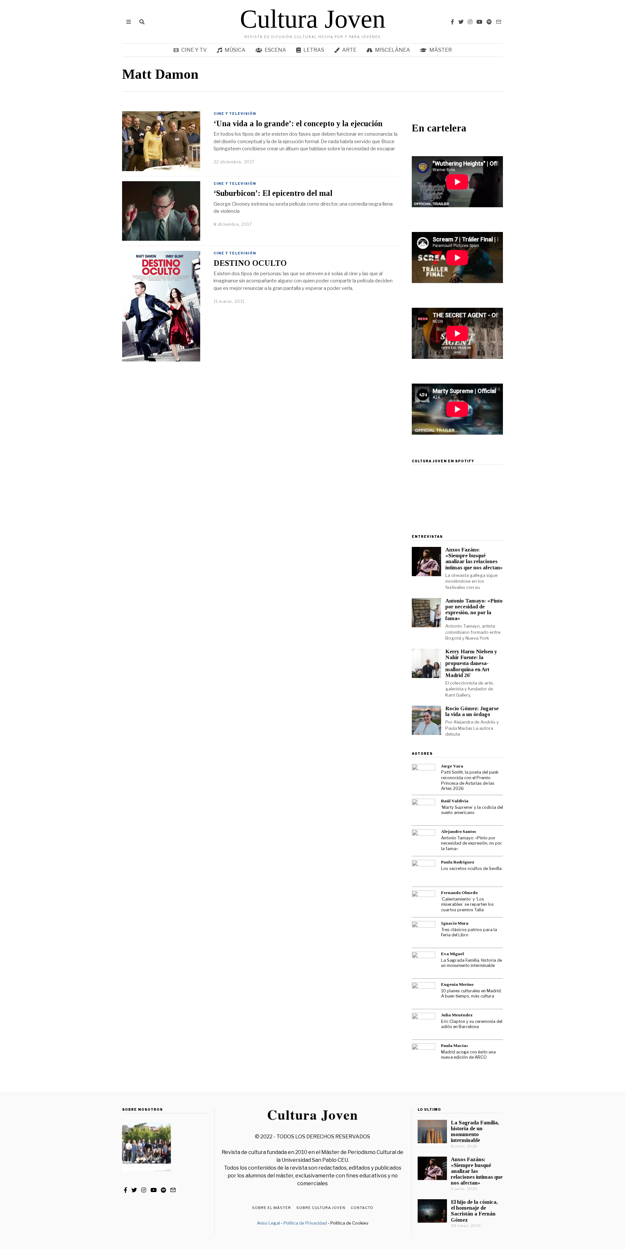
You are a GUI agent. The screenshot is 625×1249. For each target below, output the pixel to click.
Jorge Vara (452, 766)
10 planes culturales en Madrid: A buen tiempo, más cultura (471, 993)
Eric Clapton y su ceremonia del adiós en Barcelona (471, 1024)
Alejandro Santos (458, 831)
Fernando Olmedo (459, 892)
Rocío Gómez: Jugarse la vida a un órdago (472, 711)
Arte (349, 50)
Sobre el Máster (271, 1207)
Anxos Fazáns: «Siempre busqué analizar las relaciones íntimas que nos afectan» (474, 558)
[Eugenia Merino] (423, 994)
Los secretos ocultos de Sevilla (471, 868)
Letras (313, 50)
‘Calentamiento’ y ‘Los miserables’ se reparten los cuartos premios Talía (467, 904)
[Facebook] (452, 22)
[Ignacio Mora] (423, 932)
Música (235, 50)
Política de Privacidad (305, 1223)
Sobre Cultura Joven (320, 1207)
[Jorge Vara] (423, 775)
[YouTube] (479, 22)
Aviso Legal (268, 1223)
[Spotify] (489, 22)
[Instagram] (470, 22)
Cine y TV (194, 50)
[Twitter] (461, 22)
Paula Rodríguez (457, 862)
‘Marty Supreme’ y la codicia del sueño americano (472, 810)
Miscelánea (392, 50)
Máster (440, 50)
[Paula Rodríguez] (423, 871)
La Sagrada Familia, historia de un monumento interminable (471, 963)
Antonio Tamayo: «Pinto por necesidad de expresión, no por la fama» (474, 609)
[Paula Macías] (423, 1055)
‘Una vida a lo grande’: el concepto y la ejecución (298, 123)
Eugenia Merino (457, 984)
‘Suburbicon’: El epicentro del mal (273, 193)
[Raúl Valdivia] (423, 810)
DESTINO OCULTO (250, 263)
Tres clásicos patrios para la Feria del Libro (469, 932)
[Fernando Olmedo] (423, 902)
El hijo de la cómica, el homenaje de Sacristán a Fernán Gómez (474, 1211)
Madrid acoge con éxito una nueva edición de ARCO (468, 1055)
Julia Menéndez (457, 1014)
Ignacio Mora (454, 923)
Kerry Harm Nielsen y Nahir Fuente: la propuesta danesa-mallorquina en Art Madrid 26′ (471, 663)
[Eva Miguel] (423, 963)
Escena (275, 50)
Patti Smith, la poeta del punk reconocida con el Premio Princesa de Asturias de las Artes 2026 (469, 780)
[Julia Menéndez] (423, 1024)
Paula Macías (454, 1045)
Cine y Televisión (235, 113)
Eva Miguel (452, 953)
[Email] (498, 22)
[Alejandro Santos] (423, 841)
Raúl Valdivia (454, 800)
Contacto (362, 1207)
